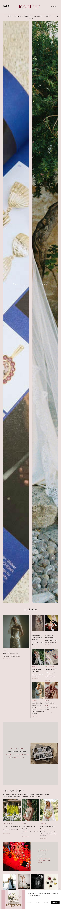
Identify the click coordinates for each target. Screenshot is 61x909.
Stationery (25, 796)
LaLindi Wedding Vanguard (11, 826)
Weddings (34, 666)
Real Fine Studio (50, 703)
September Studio (51, 669)
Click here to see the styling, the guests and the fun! (44, 860)
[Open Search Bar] (57, 17)
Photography (8, 796)
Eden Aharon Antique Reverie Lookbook (37, 637)
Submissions (38, 16)
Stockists (30, 18)
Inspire (47, 794)
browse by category (9, 794)
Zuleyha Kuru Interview (10, 653)
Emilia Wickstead (26, 831)
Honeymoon (39, 794)
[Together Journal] (29, 7)
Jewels (47, 633)
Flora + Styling (49, 666)
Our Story (48, 16)
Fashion (5, 650)
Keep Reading (6, 658)
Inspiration (18, 16)
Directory (28, 16)
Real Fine (47, 705)
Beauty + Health (23, 794)
